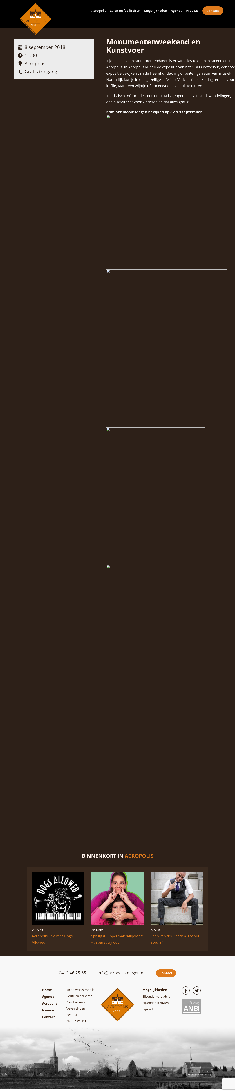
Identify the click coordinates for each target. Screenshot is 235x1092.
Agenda (176, 10)
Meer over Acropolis (80, 990)
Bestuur (71, 1015)
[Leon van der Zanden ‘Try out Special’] (177, 923)
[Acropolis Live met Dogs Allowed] (58, 923)
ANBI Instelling (76, 1021)
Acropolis (98, 10)
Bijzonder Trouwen (155, 1003)
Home (47, 990)
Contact (212, 10)
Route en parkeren (79, 996)
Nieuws (192, 10)
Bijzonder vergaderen (157, 997)
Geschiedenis (75, 1002)
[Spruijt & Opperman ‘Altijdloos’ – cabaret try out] (117, 923)
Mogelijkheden (155, 10)
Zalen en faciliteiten (125, 10)
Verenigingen (75, 1009)
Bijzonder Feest (153, 1009)
